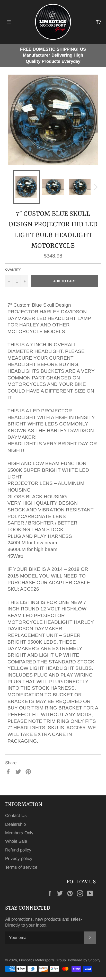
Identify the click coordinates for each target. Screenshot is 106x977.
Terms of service (21, 867)
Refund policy (18, 850)
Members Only (19, 832)
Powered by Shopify (84, 960)
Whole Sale (16, 841)
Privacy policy (18, 858)
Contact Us (16, 815)
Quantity (13, 269)
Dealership (15, 824)
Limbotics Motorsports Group (42, 960)
